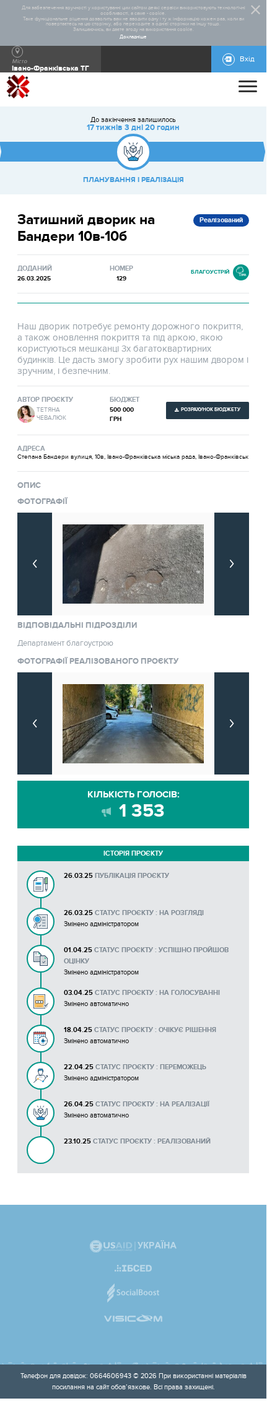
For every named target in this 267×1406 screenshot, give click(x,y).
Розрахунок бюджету (210, 409)
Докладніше (133, 37)
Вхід (247, 59)
